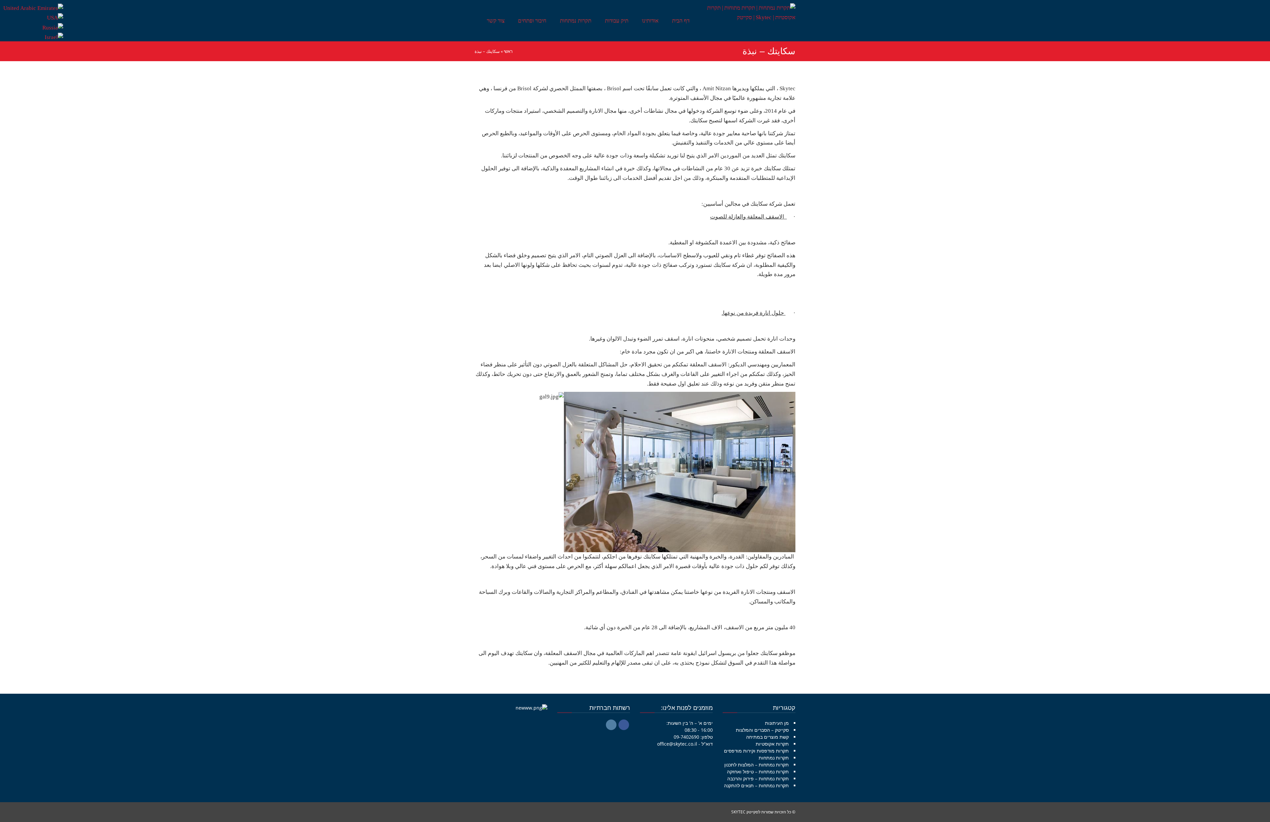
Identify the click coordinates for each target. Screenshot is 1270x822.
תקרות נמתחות (774, 758)
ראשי (508, 51)
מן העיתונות (777, 723)
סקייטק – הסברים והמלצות (762, 730)
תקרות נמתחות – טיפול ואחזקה (758, 771)
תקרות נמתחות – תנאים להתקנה (756, 785)
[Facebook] (623, 724)
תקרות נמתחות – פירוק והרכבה (758, 778)
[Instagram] (611, 724)
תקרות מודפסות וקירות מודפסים (756, 751)
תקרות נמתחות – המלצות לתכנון (756, 764)
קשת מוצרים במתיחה (767, 737)
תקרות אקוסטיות (772, 744)
